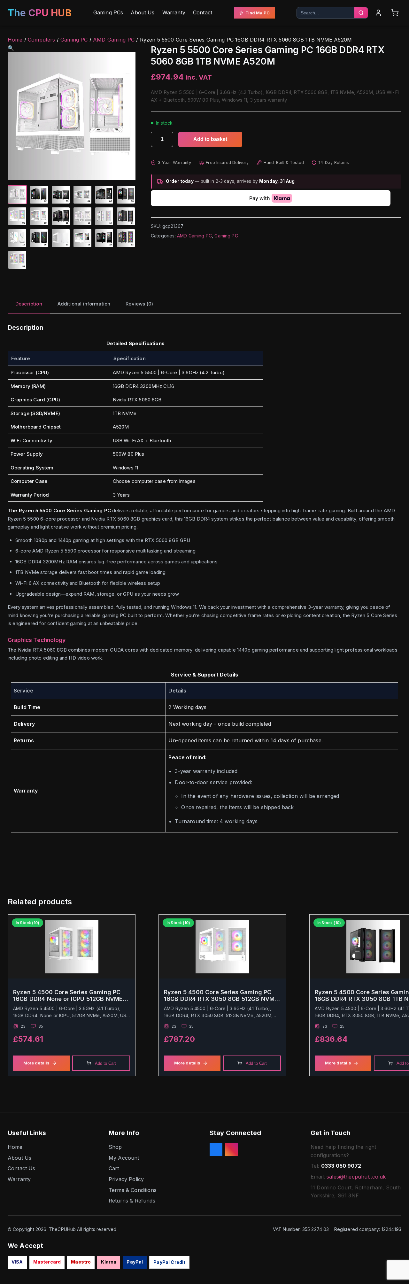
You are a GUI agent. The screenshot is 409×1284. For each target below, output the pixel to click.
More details (36, 1063)
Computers (41, 39)
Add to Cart (105, 1063)
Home (15, 39)
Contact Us (21, 1168)
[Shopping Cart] (395, 12)
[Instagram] (231, 1149)
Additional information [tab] (84, 304)
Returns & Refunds (132, 1200)
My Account (124, 1158)
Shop (115, 1147)
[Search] (361, 12)
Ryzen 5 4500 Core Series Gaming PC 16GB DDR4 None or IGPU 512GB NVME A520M (68, 995)
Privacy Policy (126, 1179)
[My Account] (378, 12)
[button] (11, 48)
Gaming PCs (108, 12)
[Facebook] (216, 1149)
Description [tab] (28, 304)
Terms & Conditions (133, 1190)
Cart (114, 1168)
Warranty (173, 12)
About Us (142, 12)
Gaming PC (74, 39)
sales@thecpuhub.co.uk (356, 1176)
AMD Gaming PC (114, 39)
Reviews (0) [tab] (139, 304)
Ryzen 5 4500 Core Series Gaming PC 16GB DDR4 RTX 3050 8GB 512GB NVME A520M (221, 995)
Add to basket (210, 139)
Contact (202, 12)
